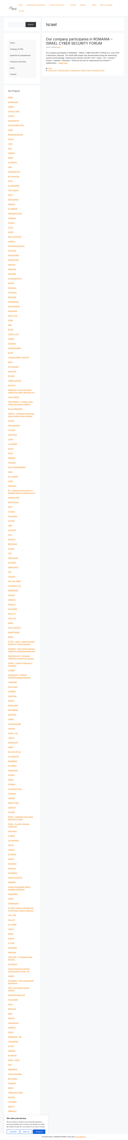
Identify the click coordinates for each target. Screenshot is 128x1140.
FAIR (10, 1065)
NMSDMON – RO (15, 1037)
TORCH (11, 929)
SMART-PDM (13, 803)
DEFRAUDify (13, 743)
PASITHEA (12, 251)
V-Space (11, 512)
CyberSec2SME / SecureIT (18, 357)
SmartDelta (12, 516)
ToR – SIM (12, 915)
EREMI (10, 623)
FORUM (83, 70)
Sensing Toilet (13, 111)
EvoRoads (12, 218)
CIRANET (11, 204)
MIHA (10, 362)
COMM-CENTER (14, 381)
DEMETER (12, 269)
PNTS (10, 181)
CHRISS (11, 339)
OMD (10, 526)
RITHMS (11, 376)
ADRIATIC (12, 600)
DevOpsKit (12, 864)
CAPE (10, 144)
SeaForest (12, 952)
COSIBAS (11, 784)
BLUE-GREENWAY (15, 409)
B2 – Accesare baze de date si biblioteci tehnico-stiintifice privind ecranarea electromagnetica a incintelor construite (22, 491)
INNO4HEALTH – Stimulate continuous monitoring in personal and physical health (21, 657)
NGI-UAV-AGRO (14, 581)
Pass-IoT (11, 920)
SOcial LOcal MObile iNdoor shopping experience (19, 888)
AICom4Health (14, 425)
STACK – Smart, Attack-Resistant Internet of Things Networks (21, 643)
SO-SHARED (13, 477)
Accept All (39, 1132)
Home (21, 5)
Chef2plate (12, 948)
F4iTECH (11, 430)
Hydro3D (11, 577)
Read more (63, 63)
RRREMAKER (13, 591)
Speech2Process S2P (16, 995)
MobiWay (12, 1051)
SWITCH (11, 1018)
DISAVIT (11, 701)
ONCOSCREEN (14, 306)
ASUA (10, 1004)
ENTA (10, 507)
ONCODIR (12, 274)
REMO (10, 158)
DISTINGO (12, 563)
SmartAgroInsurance (16, 246)
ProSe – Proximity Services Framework (18, 825)
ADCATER (12, 530)
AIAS (10, 149)
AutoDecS (12, 344)
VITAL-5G (12, 618)
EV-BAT (11, 1046)
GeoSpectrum (13, 121)
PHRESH (11, 153)
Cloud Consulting (15, 1074)
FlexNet (11, 549)
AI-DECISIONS (13, 186)
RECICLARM (13, 705)
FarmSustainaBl (14, 724)
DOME (10, 320)
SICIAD (11, 934)
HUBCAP (11, 729)
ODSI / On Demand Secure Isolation (18, 989)
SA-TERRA (12, 925)
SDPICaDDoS (13, 200)
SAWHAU (12, 1028)
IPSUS (10, 453)
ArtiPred (11, 595)
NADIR (10, 232)
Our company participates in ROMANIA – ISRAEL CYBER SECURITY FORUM (79, 41)
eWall (10, 1014)
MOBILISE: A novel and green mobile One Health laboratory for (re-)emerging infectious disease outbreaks (21, 391)
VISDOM (11, 798)
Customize (13, 1132)
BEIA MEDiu (12, 1079)
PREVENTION (13, 260)
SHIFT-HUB (12, 316)
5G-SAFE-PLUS (14, 752)
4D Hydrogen (13, 367)
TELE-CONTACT (14, 628)
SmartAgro (12, 831)
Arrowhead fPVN (15, 279)
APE (9, 572)
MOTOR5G (12, 715)
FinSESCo (12, 463)
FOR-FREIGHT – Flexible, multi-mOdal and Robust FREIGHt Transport (20, 403)
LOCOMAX (12, 1102)
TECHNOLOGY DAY (97, 70)
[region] (26, 1125)
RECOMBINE (13, 710)
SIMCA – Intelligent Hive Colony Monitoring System (20, 818)
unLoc (10, 227)
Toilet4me (12, 794)
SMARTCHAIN (13, 498)
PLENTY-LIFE (13, 334)
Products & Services (56, 5)
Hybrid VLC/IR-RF (15, 878)
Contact (21, 11)
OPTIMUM (12, 854)
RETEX (10, 330)
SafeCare (12, 868)
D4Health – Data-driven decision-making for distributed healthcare (21, 650)
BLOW (10, 353)
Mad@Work (12, 761)
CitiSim (11, 899)
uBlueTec (11, 265)
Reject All (26, 1132)
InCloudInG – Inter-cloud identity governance (21, 982)
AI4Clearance (13, 302)
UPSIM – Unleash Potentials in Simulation (20, 664)
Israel (88, 70)
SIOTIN (11, 139)
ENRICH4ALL (13, 567)
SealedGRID (13, 894)
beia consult (52, 70)
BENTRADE (12, 544)
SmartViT (12, 385)
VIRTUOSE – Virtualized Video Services (20, 958)
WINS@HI (12, 882)
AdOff (10, 130)
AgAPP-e (11, 241)
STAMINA (12, 691)
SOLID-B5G (12, 609)
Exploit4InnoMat (14, 348)
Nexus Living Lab (106, 5)
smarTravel (12, 435)
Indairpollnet (13, 770)
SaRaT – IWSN (14, 1060)
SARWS (11, 859)
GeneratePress (80, 1137)
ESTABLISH (12, 964)
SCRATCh (12, 808)
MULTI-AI (12, 614)
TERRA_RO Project (15, 1093)
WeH (10, 325)
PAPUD (11, 845)
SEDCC (11, 1032)
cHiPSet (11, 775)
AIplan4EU (12, 486)
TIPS (10, 553)
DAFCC (11, 449)
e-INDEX (11, 670)
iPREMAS (11, 458)
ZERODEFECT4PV (15, 214)
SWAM (10, 780)
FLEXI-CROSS (13, 397)
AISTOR (11, 421)
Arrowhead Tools (15, 789)
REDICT (11, 1088)
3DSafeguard (13, 903)
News (94, 5)
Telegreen (12, 1083)
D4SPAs (11, 223)
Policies (73, 5)
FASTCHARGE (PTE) (16, 125)
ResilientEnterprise (15, 135)
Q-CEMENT (12, 162)
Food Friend (13, 687)
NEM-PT (11, 1107)
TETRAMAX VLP (14, 586)
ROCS (10, 195)
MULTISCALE (13, 502)
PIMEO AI (11, 604)
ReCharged (12, 311)
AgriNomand (13, 102)
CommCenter (13, 1023)
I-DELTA (11, 738)
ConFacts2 (12, 292)
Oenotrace (12, 288)
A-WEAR (11, 836)
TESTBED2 (12, 766)
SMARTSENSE (14, 632)
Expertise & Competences (36, 5)
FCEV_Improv (13, 190)
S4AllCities (12, 696)
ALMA (10, 481)
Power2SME (13, 1000)
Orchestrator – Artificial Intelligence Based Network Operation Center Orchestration (20, 676)
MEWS (10, 637)
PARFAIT (11, 850)
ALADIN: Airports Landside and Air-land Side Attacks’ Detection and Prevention (21, 909)
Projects (83, 5)
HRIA (10, 167)
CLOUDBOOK (13, 756)
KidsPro (11, 938)
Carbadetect (13, 1042)
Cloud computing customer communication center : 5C (19, 970)
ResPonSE (12, 297)
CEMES (11, 719)
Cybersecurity (75, 70)
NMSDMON (12, 1069)
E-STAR (11, 943)
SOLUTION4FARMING (17, 467)
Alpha (10, 472)
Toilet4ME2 (12, 682)
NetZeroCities (13, 255)
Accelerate (12, 1055)
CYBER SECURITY (63, 70)
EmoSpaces (12, 873)
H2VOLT (11, 116)
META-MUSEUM (14, 237)
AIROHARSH (13, 558)
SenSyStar (12, 371)
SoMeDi (11, 976)
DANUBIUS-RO (14, 172)
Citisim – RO (13, 733)
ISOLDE (11, 283)
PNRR (10, 97)
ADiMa (10, 747)
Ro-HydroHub (13, 176)
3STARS (11, 521)
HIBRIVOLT (12, 1111)
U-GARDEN (12, 444)
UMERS (11, 107)
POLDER (11, 812)
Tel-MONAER (13, 841)
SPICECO (11, 539)
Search (31, 24)
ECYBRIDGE (12, 209)
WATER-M (12, 1009)
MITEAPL (11, 1097)
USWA (10, 439)
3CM (10, 535)
